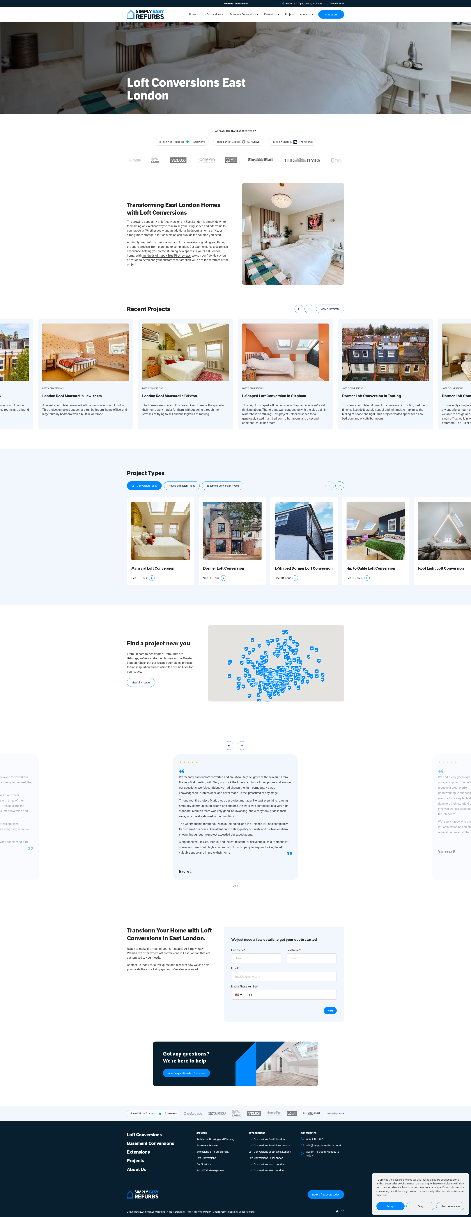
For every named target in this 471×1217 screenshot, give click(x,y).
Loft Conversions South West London (270, 1151)
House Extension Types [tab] (182, 485)
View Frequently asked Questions (186, 1073)
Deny (420, 1206)
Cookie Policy (219, 1211)
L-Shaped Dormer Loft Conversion (304, 568)
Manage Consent (246, 1211)
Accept (390, 1206)
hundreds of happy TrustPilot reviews (166, 255)
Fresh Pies (190, 1211)
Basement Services (207, 1145)
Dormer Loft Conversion (223, 568)
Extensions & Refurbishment (212, 1151)
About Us (305, 14)
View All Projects (330, 309)
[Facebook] (337, 1211)
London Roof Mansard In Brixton (169, 396)
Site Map (232, 1211)
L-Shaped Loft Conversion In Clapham (274, 396)
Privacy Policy (204, 1211)
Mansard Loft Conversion (152, 568)
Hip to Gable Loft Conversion (370, 568)
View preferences (450, 1206)
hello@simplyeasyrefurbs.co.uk (323, 1145)
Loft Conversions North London (267, 1164)
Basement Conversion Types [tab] (222, 485)
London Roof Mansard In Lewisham (72, 396)
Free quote (331, 14)
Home (192, 14)
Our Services (203, 1164)
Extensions (270, 14)
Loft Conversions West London (266, 1170)
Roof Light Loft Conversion (441, 568)
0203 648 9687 (336, 3)
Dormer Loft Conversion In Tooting (371, 396)
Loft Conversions (211, 14)
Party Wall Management (210, 1170)
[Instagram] (342, 1211)
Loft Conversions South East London (270, 1145)
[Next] (308, 309)
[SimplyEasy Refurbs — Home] (143, 1194)
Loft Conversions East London (266, 1158)
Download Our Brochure (235, 3)
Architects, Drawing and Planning (215, 1139)
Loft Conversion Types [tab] (144, 485)
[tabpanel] (235, 541)
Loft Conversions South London (267, 1139)
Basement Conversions (242, 14)
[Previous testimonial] (229, 745)
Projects (290, 14)
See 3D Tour (139, 578)
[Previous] (299, 309)
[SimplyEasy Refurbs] (145, 14)
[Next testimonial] (242, 745)
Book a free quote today (325, 1194)
